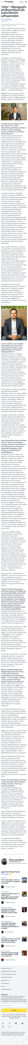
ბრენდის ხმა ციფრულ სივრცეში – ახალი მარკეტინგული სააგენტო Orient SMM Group (10, 954)
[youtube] (22, 1023)
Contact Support (5, 983)
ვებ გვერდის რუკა (5, 980)
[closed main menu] (2, 2)
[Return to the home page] (9, 2)
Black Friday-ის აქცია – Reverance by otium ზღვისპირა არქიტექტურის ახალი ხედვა (10, 881)
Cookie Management (6, 989)
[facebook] (2, 1023)
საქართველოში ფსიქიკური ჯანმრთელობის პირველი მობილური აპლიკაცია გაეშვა (9, 911)
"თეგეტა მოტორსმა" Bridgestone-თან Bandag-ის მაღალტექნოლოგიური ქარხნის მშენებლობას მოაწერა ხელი (10, 896)
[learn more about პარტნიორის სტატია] (2, 886)
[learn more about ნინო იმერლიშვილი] (2, 960)
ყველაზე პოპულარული (10, 872)
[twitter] (9, 1023)
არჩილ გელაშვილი (7, 19)
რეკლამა (3, 986)
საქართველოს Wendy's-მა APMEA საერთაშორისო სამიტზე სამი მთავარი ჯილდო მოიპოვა (10, 940)
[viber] (9, 1026)
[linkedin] (16, 1023)
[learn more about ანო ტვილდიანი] (2, 932)
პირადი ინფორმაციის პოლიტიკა (8, 974)
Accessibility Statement (7, 977)
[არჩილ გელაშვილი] (4, 861)
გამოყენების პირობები (6, 968)
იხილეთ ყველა (5, 874)
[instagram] (3, 1026)
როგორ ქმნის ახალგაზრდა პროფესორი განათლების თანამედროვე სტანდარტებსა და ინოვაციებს (10, 925)
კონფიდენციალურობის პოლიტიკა (9, 971)
